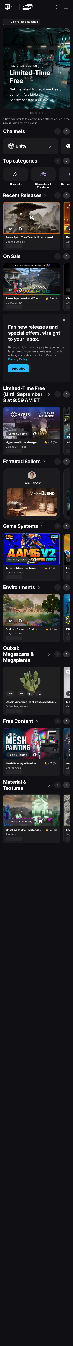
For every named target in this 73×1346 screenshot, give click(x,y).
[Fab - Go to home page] (27, 7)
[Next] (66, 131)
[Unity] (30, 146)
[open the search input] (57, 7)
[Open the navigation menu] (65, 7)
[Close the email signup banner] (64, 320)
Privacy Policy (18, 359)
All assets (15, 184)
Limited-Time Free (30, 77)
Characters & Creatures (43, 186)
